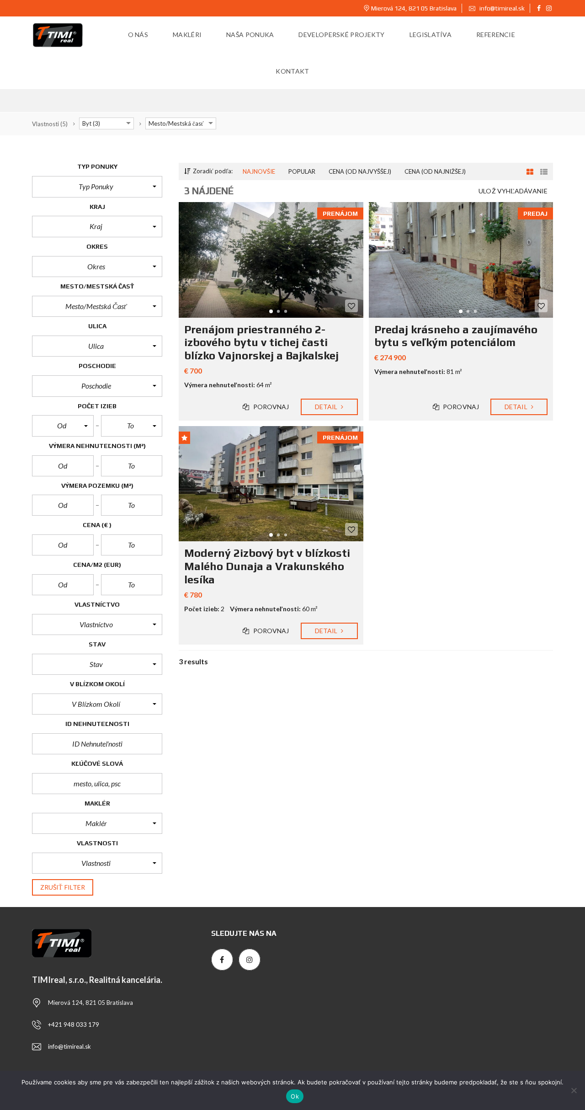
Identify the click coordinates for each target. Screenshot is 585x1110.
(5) (50, 124)
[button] (97, 186)
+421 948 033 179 (73, 1024)
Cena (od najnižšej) (435, 171)
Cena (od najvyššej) (360, 171)
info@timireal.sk (501, 8)
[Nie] (573, 1090)
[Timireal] (58, 34)
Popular (301, 171)
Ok (295, 1096)
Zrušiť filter (62, 887)
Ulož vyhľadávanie (513, 191)
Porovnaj (270, 407)
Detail (327, 407)
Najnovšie (259, 171)
